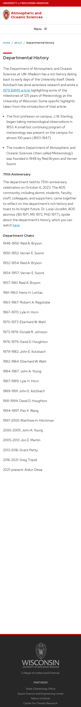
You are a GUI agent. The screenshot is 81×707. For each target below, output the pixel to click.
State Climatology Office (40, 688)
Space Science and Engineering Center (41, 693)
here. (16, 225)
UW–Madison (25, 3)
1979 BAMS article (17, 90)
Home (6, 42)
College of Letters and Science (40, 673)
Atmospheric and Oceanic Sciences (27, 15)
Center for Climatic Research (40, 703)
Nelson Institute (40, 698)
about (18, 42)
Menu (38, 29)
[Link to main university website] (40, 668)
